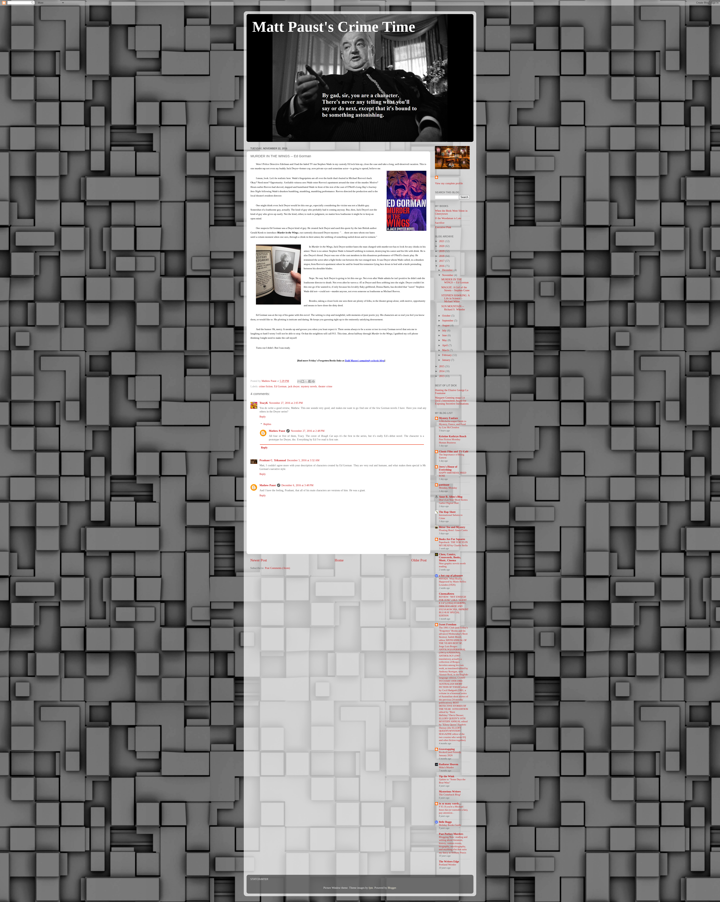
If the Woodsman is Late (448, 218)
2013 (442, 376)
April (445, 345)
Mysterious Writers (450, 791)
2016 (442, 266)
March (446, 350)
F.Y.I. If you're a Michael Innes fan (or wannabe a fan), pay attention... (453, 809)
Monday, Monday (448, 488)
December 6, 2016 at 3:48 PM (297, 485)
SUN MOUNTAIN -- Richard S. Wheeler (453, 308)
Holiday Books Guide (450, 825)
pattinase (444, 484)
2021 (442, 241)
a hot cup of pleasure (451, 575)
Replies (267, 424)
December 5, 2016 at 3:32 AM (303, 460)
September (448, 320)
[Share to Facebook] (310, 381)
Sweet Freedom (447, 624)
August (446, 325)
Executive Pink (443, 227)
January (446, 360)
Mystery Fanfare (448, 418)
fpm (371, 887)
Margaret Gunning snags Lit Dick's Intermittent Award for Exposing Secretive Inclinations (452, 400)
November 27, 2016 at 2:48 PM (307, 431)
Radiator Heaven (448, 764)
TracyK (264, 403)
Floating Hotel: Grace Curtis (453, 530)
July (444, 330)
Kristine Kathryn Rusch (452, 436)
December (448, 270)
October (446, 315)
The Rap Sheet (447, 512)
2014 (442, 371)
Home (339, 560)
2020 (442, 246)
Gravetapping (447, 749)
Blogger (392, 887)
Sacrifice (439, 222)
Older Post (419, 560)
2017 (442, 261)
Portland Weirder (447, 864)
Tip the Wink (446, 776)
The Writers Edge (449, 861)
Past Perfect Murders (451, 834)
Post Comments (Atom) (277, 568)
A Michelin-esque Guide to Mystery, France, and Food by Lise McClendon (452, 424)
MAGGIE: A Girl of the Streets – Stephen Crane (455, 289)
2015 (442, 366)
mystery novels (309, 386)
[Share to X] (306, 381)
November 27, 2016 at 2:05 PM (286, 403)
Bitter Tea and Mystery (452, 527)
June (445, 335)
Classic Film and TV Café (453, 451)
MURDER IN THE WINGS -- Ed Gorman (455, 281)
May (445, 340)
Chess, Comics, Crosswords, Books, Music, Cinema (450, 557)
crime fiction (266, 386)
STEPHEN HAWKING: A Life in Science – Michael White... (455, 298)
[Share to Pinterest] (313, 381)
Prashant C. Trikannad (273, 460)
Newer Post (258, 560)
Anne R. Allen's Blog (450, 496)
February (447, 355)
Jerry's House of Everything (448, 468)
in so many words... (450, 803)
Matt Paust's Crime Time (333, 26)
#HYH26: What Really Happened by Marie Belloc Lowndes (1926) (452, 581)
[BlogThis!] (302, 381)
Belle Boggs (445, 822)
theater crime (325, 386)
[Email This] (299, 381)
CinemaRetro (446, 593)
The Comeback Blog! (450, 794)
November (448, 275)
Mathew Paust (277, 431)
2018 (442, 256)
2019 (442, 251)
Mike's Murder (446, 767)
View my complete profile (449, 183)
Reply (263, 416)
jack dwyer (293, 386)
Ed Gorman (280, 386)
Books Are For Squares (452, 539)
